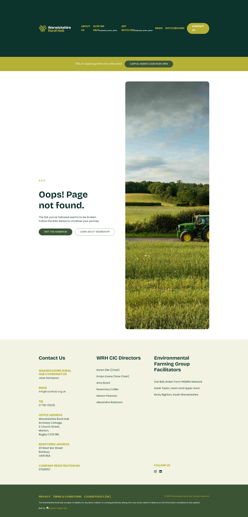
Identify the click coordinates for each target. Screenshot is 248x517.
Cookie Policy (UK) (97, 497)
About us (85, 28)
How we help (98, 28)
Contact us (198, 28)
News (159, 28)
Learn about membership (95, 232)
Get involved (127, 28)
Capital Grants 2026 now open (149, 64)
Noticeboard (174, 28)
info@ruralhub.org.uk (52, 392)
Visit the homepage (55, 232)
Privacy (44, 497)
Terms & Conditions (67, 497)
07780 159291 (47, 405)
